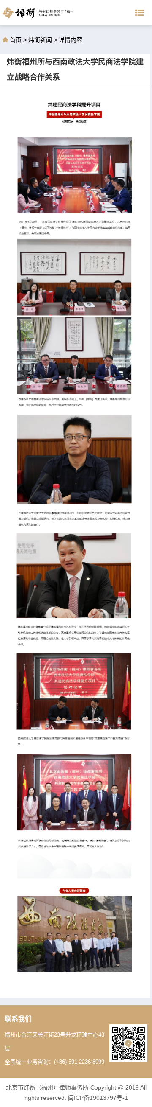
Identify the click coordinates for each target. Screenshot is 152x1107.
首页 (16, 39)
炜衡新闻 (40, 39)
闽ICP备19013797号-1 (98, 1097)
